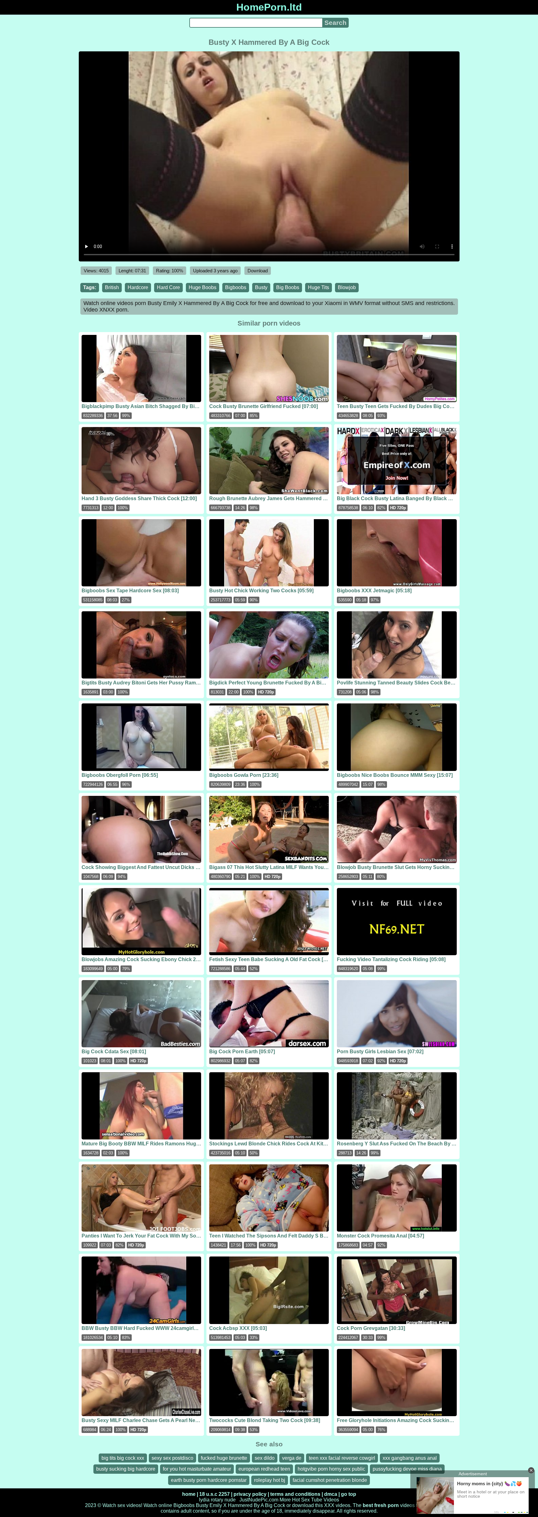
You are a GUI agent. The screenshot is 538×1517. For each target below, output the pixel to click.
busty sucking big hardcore (125, 1469)
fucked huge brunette (224, 1458)
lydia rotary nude (217, 1499)
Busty (261, 287)
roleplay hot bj (269, 1480)
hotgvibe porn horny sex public (331, 1469)
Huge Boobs (202, 287)
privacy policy (250, 1494)
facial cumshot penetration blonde (330, 1480)
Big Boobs (287, 287)
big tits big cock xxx (122, 1458)
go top (348, 1494)
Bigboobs (235, 287)
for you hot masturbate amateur (197, 1469)
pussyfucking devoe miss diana (407, 1469)
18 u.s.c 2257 (214, 1494)
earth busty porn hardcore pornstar (209, 1480)
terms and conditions (295, 1494)
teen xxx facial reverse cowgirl (342, 1458)
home (189, 1494)
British (112, 287)
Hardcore (138, 287)
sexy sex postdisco (172, 1458)
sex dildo (265, 1458)
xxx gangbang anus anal (410, 1458)
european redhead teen (264, 1469)
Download (258, 270)
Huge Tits (318, 287)
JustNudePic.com (258, 1499)
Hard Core (168, 287)
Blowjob (347, 287)
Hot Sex (301, 1499)
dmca (330, 1494)
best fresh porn (381, 1505)
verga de (291, 1458)
